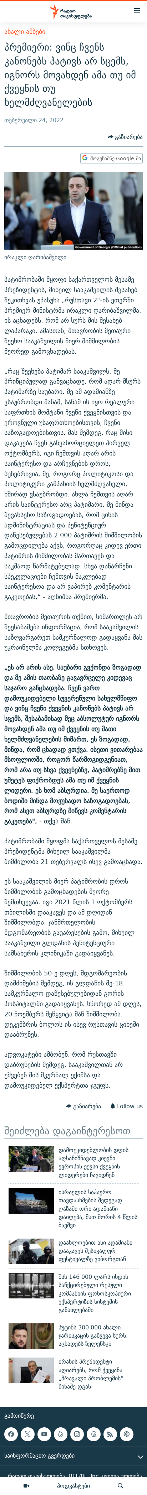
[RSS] (110, 1434)
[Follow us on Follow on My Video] (60, 1434)
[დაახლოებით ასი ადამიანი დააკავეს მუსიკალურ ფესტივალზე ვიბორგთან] (31, 1251)
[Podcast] (126, 1434)
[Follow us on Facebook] (11, 1434)
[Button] (125, 137)
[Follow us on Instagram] (77, 1434)
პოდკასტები (73, 1486)
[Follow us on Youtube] (44, 1434)
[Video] (26, 1486)
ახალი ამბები (24, 31)
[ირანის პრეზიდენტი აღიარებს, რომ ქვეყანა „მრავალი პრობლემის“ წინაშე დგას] (31, 1370)
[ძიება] (120, 1486)
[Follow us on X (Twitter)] (27, 1434)
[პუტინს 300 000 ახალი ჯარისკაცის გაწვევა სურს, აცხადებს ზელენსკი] (31, 1336)
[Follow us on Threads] (93, 1434)
